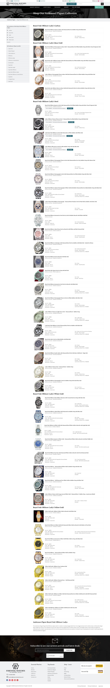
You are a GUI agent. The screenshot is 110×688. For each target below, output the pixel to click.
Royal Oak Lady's (11, 67)
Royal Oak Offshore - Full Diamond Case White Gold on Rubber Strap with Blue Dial (64, 480)
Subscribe (69, 650)
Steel (10, 35)
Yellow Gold (11, 39)
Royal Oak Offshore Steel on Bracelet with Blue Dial (57, 256)
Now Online (42, 0)
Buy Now (70, 108)
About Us (98, 7)
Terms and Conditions (69, 679)
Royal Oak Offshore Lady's (13, 72)
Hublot (49, 680)
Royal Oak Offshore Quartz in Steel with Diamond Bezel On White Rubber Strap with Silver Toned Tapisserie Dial (71, 105)
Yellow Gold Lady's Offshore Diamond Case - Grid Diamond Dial (59, 580)
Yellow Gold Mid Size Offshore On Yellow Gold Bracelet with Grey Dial (61, 607)
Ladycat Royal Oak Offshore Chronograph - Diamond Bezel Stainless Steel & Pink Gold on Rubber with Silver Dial (71, 201)
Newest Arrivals (35, 7)
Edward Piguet (11, 51)
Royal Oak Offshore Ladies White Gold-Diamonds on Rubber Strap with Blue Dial (63, 411)
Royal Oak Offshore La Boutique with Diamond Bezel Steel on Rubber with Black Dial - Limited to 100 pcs (69, 242)
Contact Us (33, 677)
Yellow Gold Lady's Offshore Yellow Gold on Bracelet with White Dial (60, 511)
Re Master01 (10, 62)
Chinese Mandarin (81, 686)
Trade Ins (33, 673)
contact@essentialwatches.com (15, 677)
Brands (66, 7)
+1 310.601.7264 (16, 0)
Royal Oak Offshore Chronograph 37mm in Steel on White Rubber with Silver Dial (63, 298)
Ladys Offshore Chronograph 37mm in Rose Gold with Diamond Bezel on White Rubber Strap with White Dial (70, 74)
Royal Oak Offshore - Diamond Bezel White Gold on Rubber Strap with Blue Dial (63, 466)
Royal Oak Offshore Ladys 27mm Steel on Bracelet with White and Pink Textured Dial (64, 229)
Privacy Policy (67, 675)
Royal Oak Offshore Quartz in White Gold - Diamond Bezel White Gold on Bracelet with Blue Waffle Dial (69, 439)
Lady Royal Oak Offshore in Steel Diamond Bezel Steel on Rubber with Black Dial (63, 325)
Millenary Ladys (11, 58)
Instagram (101, 0)
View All (8, 42)
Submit (102, 4)
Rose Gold (11, 32)
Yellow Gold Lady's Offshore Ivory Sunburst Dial (56, 566)
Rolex (49, 677)
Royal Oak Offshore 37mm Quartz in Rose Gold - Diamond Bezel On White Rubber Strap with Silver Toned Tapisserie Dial (73, 46)
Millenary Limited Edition (13, 60)
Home (32, 668)
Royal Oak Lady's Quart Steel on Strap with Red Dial (57, 270)
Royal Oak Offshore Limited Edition (15, 74)
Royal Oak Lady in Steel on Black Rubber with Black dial (58, 339)
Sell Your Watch (71, 3)
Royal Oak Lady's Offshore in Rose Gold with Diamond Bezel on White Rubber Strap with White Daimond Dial (70, 60)
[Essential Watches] (16, 4)
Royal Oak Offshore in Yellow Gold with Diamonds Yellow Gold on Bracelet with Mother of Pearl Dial (68, 525)
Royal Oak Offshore (12, 69)
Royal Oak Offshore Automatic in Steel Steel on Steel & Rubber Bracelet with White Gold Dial (66, 215)
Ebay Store (33, 671)
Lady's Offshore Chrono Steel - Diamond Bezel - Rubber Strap (59, 366)
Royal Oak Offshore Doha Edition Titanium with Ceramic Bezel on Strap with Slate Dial (65, 397)
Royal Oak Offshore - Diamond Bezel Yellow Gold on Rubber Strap (60, 552)
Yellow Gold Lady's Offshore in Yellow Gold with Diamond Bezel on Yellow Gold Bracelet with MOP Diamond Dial (71, 593)
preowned (57, 7)
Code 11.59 (10, 48)
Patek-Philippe (51, 671)
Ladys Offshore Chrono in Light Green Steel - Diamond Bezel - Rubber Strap (62, 311)
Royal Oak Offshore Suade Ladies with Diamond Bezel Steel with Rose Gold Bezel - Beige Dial (66, 353)
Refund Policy (67, 677)
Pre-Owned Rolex (51, 668)
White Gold (11, 37)
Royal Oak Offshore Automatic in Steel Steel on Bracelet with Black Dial (61, 284)
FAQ (65, 669)
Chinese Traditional (92, 686)
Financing (66, 671)
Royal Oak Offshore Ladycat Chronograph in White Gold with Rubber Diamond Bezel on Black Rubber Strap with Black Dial (73, 187)
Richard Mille (51, 675)
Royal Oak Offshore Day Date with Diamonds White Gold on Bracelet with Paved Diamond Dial (66, 452)
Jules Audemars (11, 53)
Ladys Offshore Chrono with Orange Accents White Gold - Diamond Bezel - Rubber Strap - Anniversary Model (70, 494)
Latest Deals (47, 7)
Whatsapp (72, 0)
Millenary (10, 55)
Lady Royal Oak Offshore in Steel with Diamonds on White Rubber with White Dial (64, 132)
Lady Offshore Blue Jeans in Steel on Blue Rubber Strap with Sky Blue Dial (62, 146)
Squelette (10, 76)
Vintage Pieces (11, 79)
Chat (65, 668)
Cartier (49, 679)
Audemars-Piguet (52, 669)
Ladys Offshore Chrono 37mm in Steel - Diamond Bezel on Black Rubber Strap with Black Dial (66, 119)
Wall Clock (10, 81)
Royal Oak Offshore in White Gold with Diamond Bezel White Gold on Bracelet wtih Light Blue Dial (67, 425)
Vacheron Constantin (52, 673)
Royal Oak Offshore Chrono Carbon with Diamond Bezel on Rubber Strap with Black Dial (65, 29)
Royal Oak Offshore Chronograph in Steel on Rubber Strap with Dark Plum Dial (63, 380)
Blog (65, 673)
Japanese (100, 686)
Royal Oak (10, 65)
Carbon (10, 30)
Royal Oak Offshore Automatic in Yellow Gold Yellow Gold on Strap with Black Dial (63, 538)
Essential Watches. (19, 686)
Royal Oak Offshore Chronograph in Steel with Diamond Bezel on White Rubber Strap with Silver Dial (68, 174)
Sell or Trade (76, 7)
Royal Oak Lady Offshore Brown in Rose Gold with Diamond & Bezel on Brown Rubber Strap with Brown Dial (70, 88)
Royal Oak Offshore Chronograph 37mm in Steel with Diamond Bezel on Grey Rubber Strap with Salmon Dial (70, 160)
